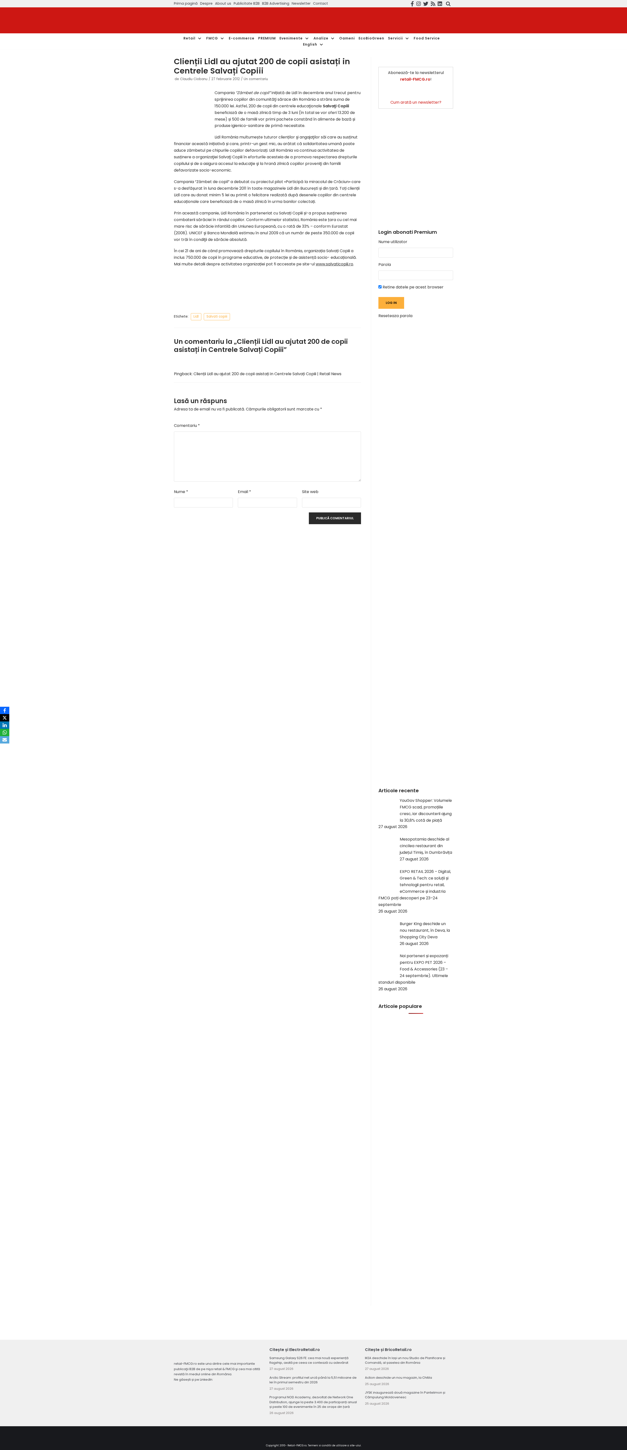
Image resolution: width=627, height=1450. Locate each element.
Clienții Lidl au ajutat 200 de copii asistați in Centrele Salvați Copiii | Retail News (267, 374)
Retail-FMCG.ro (297, 1445)
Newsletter (301, 3)
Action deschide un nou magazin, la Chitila (398, 1378)
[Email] (4, 740)
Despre (206, 3)
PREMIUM (267, 38)
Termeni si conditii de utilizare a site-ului (334, 1445)
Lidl (196, 316)
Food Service (427, 38)
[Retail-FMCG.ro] (210, 20)
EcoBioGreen (371, 38)
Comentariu (187, 425)
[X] (4, 717)
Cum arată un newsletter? (415, 102)
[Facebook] (4, 710)
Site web (310, 492)
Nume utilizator (392, 242)
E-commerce (241, 38)
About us (223, 3)
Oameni (347, 38)
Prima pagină (186, 3)
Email (244, 492)
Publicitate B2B (247, 3)
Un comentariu (256, 79)
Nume (181, 492)
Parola (384, 264)
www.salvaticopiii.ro (334, 264)
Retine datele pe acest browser (413, 287)
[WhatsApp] (4, 732)
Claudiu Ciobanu (193, 79)
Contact (320, 3)
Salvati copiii (216, 316)
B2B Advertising (275, 3)
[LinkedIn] (4, 725)
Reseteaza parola (395, 316)
